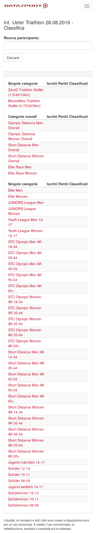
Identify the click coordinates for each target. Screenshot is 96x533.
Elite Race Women (22, 173)
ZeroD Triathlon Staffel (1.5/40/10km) (25, 92)
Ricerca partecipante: (22, 37)
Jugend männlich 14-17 (26, 462)
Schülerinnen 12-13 (23, 492)
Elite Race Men (20, 166)
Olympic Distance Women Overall (21, 136)
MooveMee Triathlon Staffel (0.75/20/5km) (24, 103)
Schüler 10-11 (19, 474)
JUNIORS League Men (26, 202)
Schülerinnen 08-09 (23, 505)
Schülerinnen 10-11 (23, 498)
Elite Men (15, 190)
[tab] (48, 74)
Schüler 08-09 (19, 480)
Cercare (13, 57)
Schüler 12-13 (19, 468)
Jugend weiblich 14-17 (25, 486)
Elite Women (18, 196)
